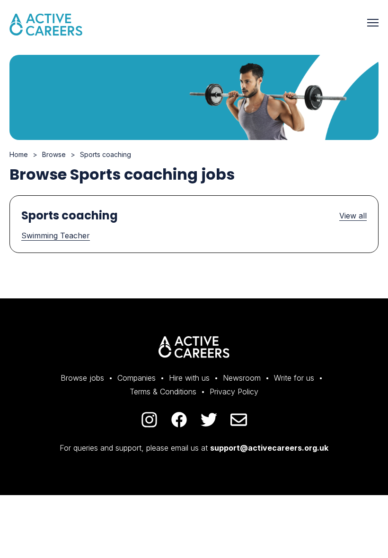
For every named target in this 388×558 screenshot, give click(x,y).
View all (353, 215)
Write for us (294, 378)
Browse (54, 154)
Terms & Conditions (163, 391)
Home (18, 154)
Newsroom (242, 378)
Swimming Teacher (55, 235)
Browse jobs (82, 378)
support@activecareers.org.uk (269, 448)
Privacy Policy (234, 391)
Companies (136, 378)
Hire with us (189, 378)
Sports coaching (105, 154)
